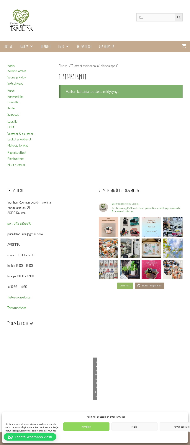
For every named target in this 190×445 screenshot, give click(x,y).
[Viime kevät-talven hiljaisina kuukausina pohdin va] (108, 227)
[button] (30, 437)
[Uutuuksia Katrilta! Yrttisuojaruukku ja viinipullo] (130, 270)
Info (61, 46)
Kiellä (134, 426)
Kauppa (24, 46)
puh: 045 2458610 (19, 223)
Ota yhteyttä (106, 46)
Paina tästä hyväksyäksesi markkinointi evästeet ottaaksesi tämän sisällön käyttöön (96, 378)
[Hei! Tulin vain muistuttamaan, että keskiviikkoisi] (151, 270)
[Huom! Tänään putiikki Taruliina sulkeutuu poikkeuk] (151, 227)
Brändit (46, 46)
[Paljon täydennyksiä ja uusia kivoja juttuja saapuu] (130, 227)
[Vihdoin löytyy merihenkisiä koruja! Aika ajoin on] (108, 270)
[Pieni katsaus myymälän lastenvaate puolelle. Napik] (108, 248)
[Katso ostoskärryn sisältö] (184, 46)
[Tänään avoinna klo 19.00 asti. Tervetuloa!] (173, 248)
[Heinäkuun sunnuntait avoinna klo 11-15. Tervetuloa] (130, 248)
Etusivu (8, 46)
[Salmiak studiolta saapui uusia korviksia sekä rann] (173, 227)
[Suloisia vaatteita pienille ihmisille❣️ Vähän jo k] (173, 270)
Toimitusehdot (16, 307)
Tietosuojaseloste (18, 297)
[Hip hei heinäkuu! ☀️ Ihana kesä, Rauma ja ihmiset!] (151, 248)
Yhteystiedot (84, 46)
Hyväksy (86, 426)
